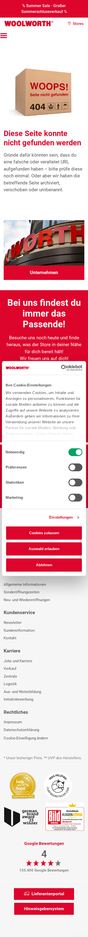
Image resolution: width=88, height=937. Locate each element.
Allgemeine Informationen (25, 584)
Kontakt (10, 638)
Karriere (12, 651)
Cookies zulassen (44, 533)
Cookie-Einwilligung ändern (26, 738)
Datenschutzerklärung (21, 730)
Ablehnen (44, 565)
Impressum (13, 722)
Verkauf (10, 668)
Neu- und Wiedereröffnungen (27, 600)
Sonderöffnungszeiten (21, 592)
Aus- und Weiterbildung (22, 692)
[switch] (75, 467)
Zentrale (10, 676)
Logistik (10, 684)
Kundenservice (19, 612)
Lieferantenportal (48, 893)
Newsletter (13, 622)
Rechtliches (16, 712)
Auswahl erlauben (44, 549)
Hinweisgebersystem (44, 908)
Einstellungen (61, 517)
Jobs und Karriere (18, 661)
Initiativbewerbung (18, 699)
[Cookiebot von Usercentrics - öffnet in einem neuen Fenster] (62, 368)
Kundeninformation (19, 630)
